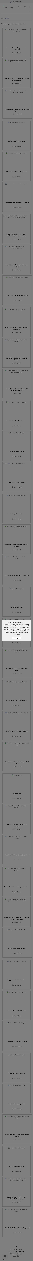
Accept (16, 638)
